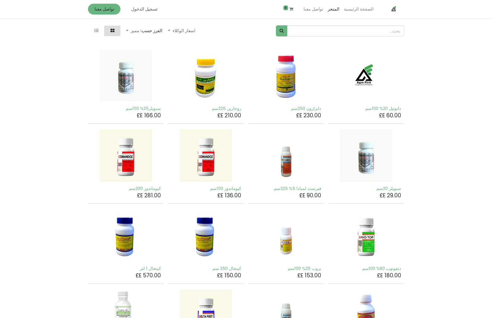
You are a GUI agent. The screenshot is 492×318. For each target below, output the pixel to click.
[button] (132, 31)
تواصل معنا (104, 9)
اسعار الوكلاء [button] (183, 31)
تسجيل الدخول (144, 9)
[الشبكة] (112, 31)
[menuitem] (359, 9)
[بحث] (281, 30)
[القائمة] (96, 31)
